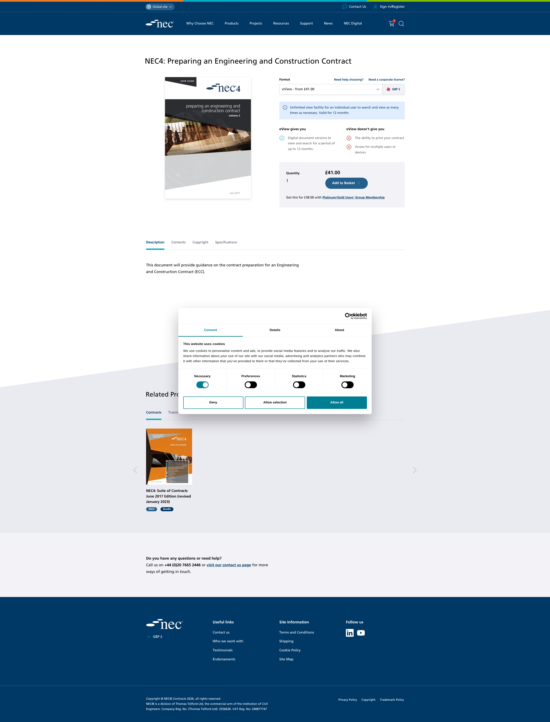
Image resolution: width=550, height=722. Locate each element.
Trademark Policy (392, 700)
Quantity (293, 173)
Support (306, 23)
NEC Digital (353, 23)
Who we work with (228, 641)
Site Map (286, 659)
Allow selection (275, 403)
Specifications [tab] (226, 242)
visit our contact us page (229, 565)
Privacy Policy (347, 700)
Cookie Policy (290, 650)
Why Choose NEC (200, 23)
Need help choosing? (348, 79)
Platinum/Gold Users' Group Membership (353, 198)
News (328, 23)
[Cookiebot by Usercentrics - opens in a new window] (348, 316)
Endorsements (224, 659)
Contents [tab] (178, 242)
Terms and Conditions (296, 632)
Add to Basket (343, 183)
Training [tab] (175, 413)
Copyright (368, 700)
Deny (213, 403)
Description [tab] (155, 242)
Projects (256, 23)
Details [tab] (275, 330)
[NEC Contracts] (159, 23)
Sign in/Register (392, 7)
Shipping (286, 641)
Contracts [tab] (153, 413)
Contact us (221, 632)
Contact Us (357, 7)
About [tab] (339, 330)
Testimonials (222, 650)
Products (231, 23)
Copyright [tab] (200, 242)
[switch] (251, 384)
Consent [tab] (210, 330)
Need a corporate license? (386, 79)
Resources (281, 23)
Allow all (336, 403)
